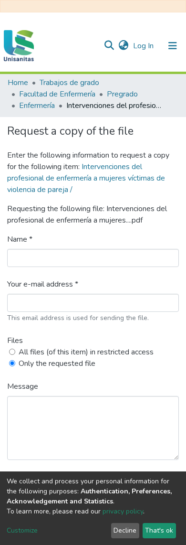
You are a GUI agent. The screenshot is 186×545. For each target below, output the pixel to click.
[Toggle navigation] (172, 45)
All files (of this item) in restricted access (86, 352)
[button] (123, 46)
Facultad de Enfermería (57, 94)
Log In (144, 46)
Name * (19, 239)
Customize (22, 530)
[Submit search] (109, 46)
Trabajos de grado (69, 82)
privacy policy (123, 511)
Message (22, 386)
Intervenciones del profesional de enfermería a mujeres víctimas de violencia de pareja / (86, 178)
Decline (125, 530)
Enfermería (37, 105)
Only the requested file (57, 363)
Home (18, 82)
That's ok (159, 530)
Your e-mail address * (42, 284)
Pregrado (122, 94)
